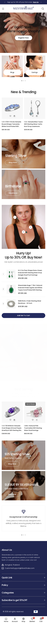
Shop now (13, 162)
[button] (4, 2)
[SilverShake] (23, 8)
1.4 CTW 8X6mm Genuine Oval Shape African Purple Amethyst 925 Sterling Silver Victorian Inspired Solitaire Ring (12, 428)
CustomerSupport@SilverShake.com (19, 568)
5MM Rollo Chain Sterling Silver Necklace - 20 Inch (29, 302)
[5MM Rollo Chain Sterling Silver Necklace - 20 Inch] (11, 303)
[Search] (42, 8)
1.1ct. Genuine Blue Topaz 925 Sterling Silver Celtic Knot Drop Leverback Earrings (33, 124)
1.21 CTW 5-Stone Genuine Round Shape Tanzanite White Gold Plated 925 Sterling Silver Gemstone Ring (11, 124)
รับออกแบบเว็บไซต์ (5, 605)
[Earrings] (34, 66)
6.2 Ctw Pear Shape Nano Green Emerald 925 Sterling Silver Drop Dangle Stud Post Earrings (30, 272)
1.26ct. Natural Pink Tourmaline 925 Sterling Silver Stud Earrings (33, 428)
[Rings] (12, 66)
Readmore (13, 193)
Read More (9, 372)
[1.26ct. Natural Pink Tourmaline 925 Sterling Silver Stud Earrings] (34, 412)
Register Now (23, 38)
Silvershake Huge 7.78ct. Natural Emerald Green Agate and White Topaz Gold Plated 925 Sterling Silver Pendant (30, 287)
